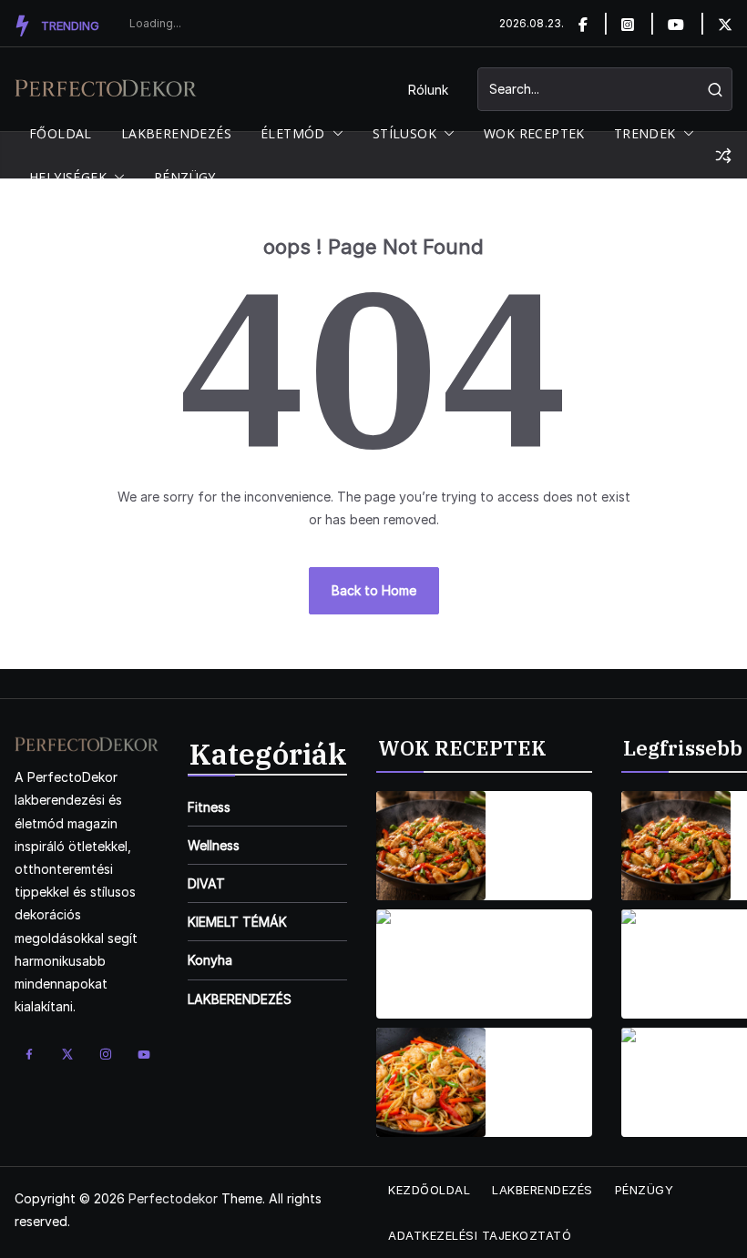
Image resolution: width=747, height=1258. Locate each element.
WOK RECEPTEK (534, 133)
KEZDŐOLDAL (429, 1189)
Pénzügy (644, 1189)
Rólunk (428, 89)
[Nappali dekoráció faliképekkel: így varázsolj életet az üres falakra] (676, 1082)
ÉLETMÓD (293, 133)
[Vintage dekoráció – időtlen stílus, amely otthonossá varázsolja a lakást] (676, 964)
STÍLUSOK (404, 133)
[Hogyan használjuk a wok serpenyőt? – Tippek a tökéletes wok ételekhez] (676, 845)
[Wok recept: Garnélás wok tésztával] (431, 1082)
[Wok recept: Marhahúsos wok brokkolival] (431, 964)
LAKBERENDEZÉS (176, 133)
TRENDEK (645, 133)
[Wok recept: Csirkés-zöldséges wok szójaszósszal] (431, 845)
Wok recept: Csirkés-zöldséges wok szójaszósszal (545, 834)
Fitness (209, 807)
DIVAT (206, 883)
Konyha (210, 960)
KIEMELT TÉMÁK (237, 921)
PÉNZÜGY (185, 177)
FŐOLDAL (60, 133)
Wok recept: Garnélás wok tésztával (539, 1071)
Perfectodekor (173, 1198)
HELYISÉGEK (68, 177)
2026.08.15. (532, 870)
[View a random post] (723, 156)
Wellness (214, 845)
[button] (334, 134)
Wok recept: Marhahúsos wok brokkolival (541, 953)
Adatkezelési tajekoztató (479, 1235)
